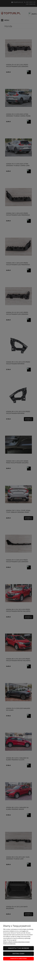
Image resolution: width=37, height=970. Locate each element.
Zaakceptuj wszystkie (18, 958)
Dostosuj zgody (18, 953)
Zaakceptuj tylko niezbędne (18, 948)
